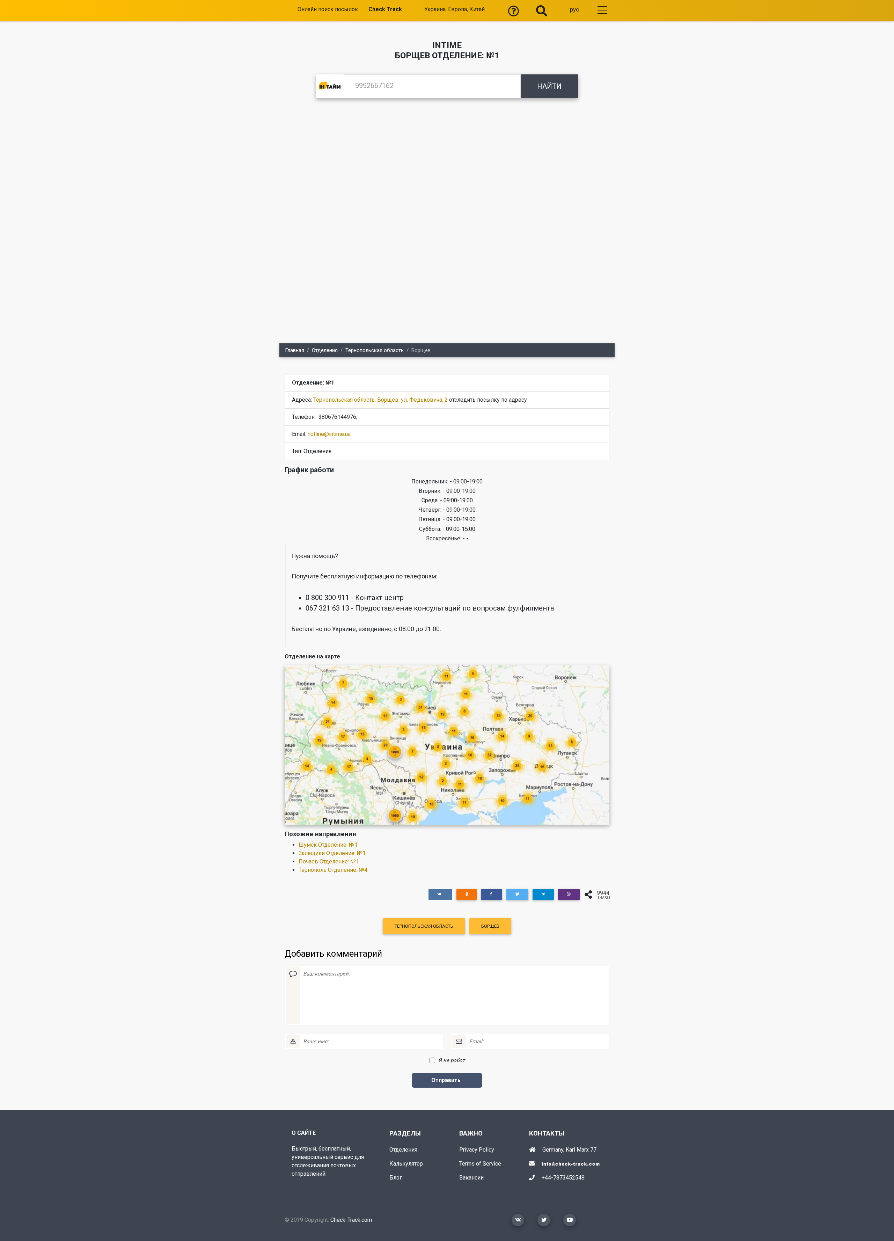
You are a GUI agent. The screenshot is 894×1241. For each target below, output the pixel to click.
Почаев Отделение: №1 (329, 861)
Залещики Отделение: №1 (332, 853)
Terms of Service (480, 1163)
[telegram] (543, 894)
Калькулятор (406, 1163)
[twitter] (517, 894)
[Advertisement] (447, 161)
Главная (294, 350)
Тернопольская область (374, 350)
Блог (395, 1177)
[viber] (569, 894)
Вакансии (471, 1177)
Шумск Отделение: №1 (328, 844)
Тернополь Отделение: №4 (333, 870)
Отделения (325, 350)
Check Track (385, 9)
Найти (549, 86)
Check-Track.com (351, 1220)
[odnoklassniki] (466, 894)
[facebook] (491, 894)
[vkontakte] (440, 894)
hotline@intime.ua (329, 434)
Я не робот (451, 1060)
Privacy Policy (476, 1149)
